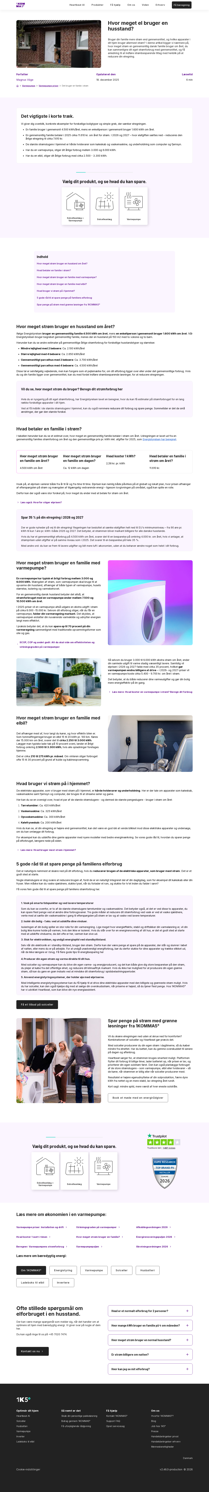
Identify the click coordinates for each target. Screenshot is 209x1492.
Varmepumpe (28, 86)
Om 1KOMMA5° (31, 1270)
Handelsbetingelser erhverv (166, 1441)
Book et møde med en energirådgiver (138, 1097)
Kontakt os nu (30, 1351)
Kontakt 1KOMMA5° (116, 1415)
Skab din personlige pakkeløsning (79, 1415)
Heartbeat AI (77, 4)
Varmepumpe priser (48, 86)
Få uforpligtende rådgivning (76, 1426)
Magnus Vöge (24, 79)
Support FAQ (113, 1421)
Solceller (122, 1270)
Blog (153, 1421)
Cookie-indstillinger (28, 1469)
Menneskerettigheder (162, 1446)
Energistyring (63, 1270)
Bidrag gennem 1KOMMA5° (75, 1421)
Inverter (20, 1436)
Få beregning (182, 5)
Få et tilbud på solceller (37, 1004)
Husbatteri (147, 1270)
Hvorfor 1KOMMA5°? (162, 1415)
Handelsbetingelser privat (164, 1436)
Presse (154, 1431)
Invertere (63, 1282)
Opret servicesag (115, 1426)
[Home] (20, 5)
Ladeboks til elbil (32, 1282)
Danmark (188, 1458)
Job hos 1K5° (158, 1426)
